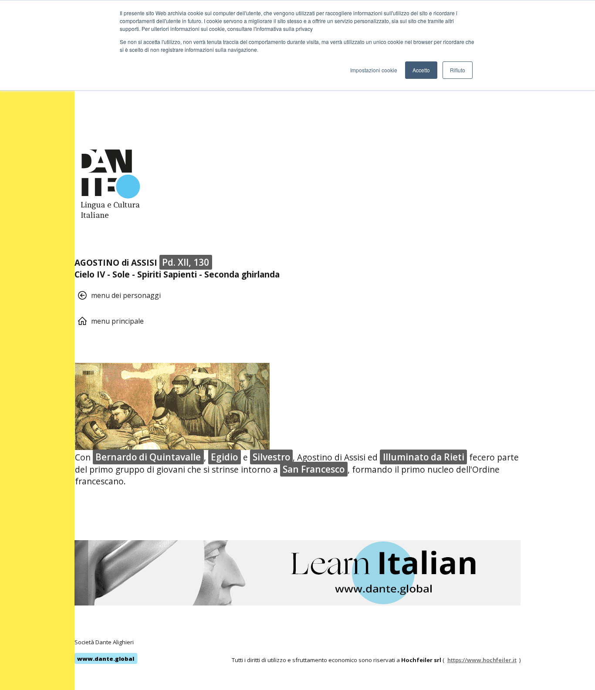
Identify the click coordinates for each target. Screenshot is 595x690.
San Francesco (314, 469)
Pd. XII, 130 (185, 262)
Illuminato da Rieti (423, 457)
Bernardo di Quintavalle (148, 457)
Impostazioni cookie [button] (373, 70)
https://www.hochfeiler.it (482, 660)
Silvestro (271, 457)
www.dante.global (105, 659)
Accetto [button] (421, 70)
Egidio (224, 457)
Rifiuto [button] (457, 70)
